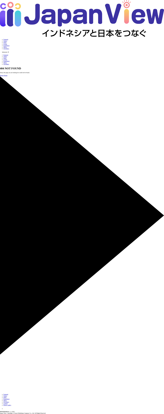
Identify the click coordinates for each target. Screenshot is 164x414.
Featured (5, 39)
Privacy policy (7, 405)
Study (5, 42)
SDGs (5, 47)
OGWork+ (6, 48)
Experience (6, 45)
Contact (5, 403)
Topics (5, 41)
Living (5, 44)
